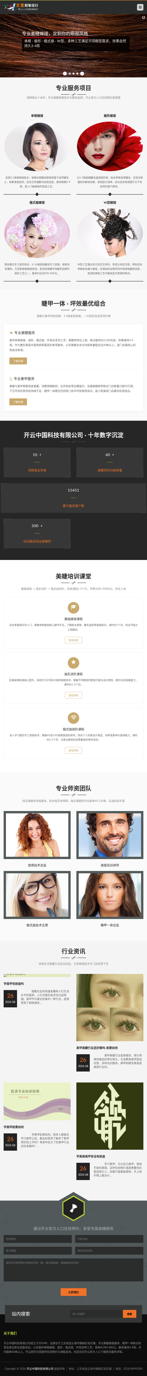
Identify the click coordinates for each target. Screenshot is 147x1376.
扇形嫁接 (110, 115)
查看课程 (73, 640)
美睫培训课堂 (73, 577)
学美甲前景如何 (14, 1127)
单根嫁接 (37, 115)
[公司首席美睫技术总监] (37, 858)
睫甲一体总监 (110, 925)
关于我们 (10, 1333)
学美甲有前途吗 (14, 983)
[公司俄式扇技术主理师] (37, 918)
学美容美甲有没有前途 (90, 1156)
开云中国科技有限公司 (40, 1369)
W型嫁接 (110, 202)
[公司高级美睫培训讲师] (109, 858)
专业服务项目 (73, 88)
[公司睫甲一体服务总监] (109, 918)
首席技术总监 (37, 865)
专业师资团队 (73, 789)
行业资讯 (73, 952)
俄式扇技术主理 (37, 925)
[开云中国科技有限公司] (21, 7)
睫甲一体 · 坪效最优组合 (74, 304)
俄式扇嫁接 (37, 202)
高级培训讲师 (110, 865)
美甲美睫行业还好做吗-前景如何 (97, 1048)
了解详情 (18, 361)
